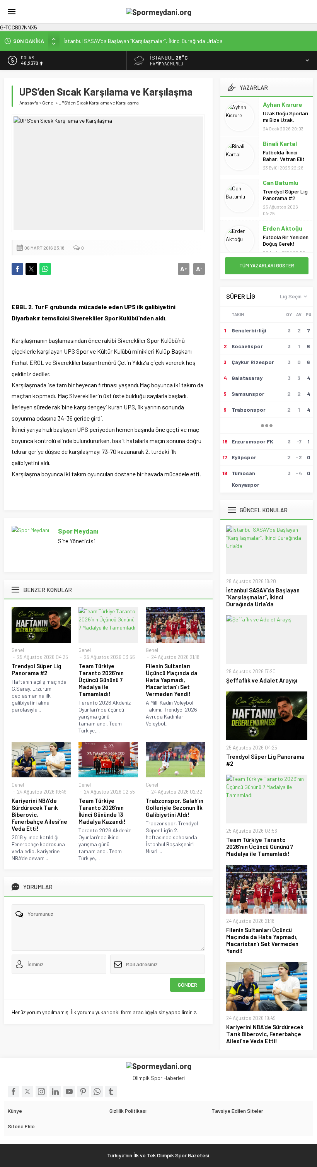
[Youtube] (69, 1091)
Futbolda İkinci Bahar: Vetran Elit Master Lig (284, 159)
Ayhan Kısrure (282, 104)
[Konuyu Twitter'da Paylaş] (31, 269)
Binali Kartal (280, 143)
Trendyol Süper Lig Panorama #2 (36, 669)
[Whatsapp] (97, 1091)
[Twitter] (27, 1091)
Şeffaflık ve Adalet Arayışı (261, 680)
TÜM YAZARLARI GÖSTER (266, 265)
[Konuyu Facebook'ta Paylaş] (17, 269)
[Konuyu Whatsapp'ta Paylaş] (45, 269)
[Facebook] (13, 1091)
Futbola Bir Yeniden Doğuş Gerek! (285, 240)
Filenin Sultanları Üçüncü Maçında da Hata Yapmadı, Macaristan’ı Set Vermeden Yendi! (172, 679)
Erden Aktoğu (282, 228)
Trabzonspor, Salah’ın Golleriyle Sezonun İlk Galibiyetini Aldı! (174, 807)
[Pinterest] (83, 1091)
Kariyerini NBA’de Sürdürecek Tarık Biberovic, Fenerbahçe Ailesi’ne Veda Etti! (39, 814)
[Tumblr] (111, 1091)
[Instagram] (41, 1091)
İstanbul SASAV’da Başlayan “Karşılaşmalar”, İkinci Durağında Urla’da (143, 41)
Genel (48, 102)
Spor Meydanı (78, 531)
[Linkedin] (55, 1091)
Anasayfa (28, 102)
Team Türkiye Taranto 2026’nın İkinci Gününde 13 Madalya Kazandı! (102, 811)
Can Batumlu (280, 182)
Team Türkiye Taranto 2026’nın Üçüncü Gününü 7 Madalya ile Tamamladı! (101, 679)
